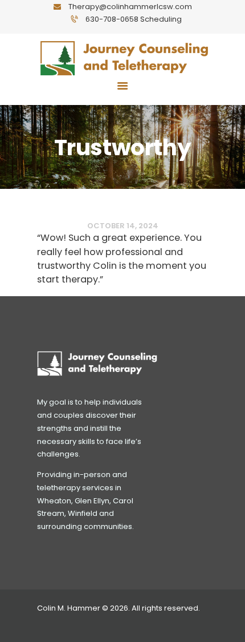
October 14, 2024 (122, 226)
